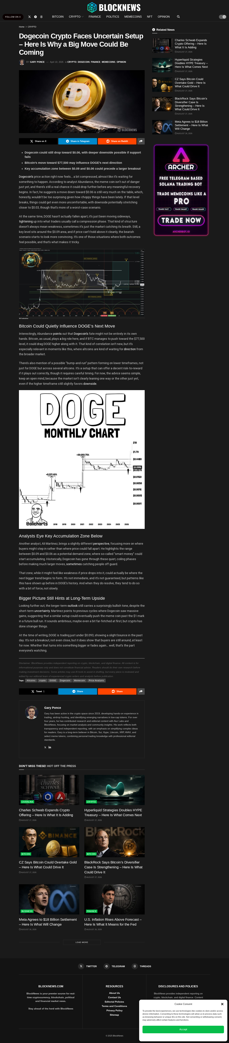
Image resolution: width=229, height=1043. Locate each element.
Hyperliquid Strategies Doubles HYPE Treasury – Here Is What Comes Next (191, 63)
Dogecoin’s (26, 176)
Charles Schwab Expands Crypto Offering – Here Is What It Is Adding (191, 44)
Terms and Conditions (114, 1006)
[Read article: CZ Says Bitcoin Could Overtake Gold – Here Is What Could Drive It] (49, 842)
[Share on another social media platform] (141, 141)
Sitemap (114, 1014)
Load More (82, 942)
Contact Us (114, 997)
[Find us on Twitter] (29, 17)
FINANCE (95, 16)
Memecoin (79, 680)
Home (21, 27)
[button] (222, 1004)
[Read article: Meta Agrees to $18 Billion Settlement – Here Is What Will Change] (49, 899)
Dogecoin (65, 680)
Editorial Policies (114, 1001)
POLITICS (112, 16)
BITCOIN (58, 16)
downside (89, 383)
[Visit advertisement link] (181, 190)
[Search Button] (178, 16)
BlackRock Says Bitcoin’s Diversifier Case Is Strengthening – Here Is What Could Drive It (113, 867)
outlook (73, 605)
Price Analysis (96, 680)
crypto (42, 680)
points (57, 333)
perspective (101, 543)
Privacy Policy (114, 1010)
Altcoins (31, 680)
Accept (183, 1029)
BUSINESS (27, 911)
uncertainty (42, 611)
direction (130, 349)
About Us (114, 993)
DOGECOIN (84, 62)
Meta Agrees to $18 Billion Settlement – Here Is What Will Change (191, 125)
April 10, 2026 (56, 62)
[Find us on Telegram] (35, 17)
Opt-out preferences (173, 1037)
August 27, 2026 (28, 820)
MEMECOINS (133, 16)
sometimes (74, 564)
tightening (26, 221)
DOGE (53, 680)
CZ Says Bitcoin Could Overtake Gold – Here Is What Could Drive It (190, 83)
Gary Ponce (37, 62)
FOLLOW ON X (13, 17)
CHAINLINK (27, 802)
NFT (149, 16)
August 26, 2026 (28, 929)
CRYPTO (74, 16)
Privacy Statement (192, 1037)
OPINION (164, 16)
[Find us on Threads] (41, 17)
